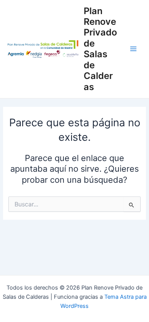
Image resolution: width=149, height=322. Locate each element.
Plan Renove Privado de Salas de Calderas (100, 48)
